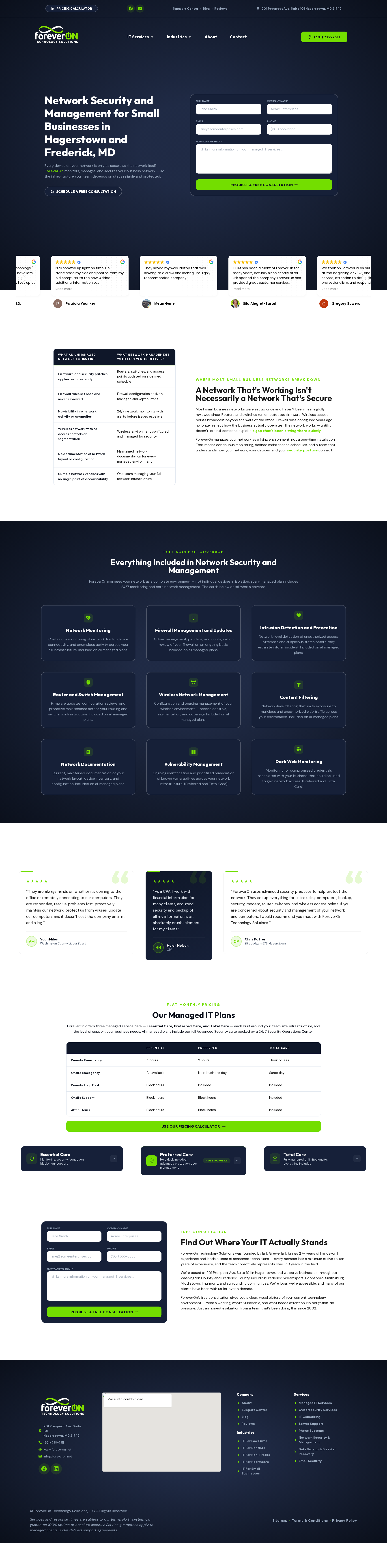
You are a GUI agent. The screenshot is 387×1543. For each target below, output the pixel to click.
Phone (271, 121)
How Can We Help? (209, 141)
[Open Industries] (190, 37)
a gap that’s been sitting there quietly (286, 430)
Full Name (202, 101)
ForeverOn (54, 171)
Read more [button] (34, 289)
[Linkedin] (140, 8)
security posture (302, 450)
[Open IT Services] (152, 37)
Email (199, 121)
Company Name (277, 101)
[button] (365, 278)
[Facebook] (131, 8)
